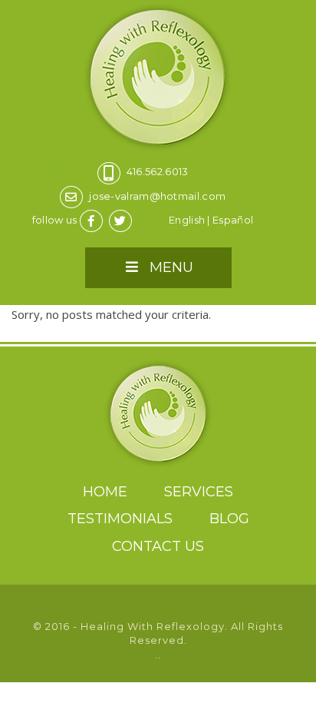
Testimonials (120, 518)
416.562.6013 (158, 171)
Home (105, 491)
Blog (229, 518)
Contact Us (158, 546)
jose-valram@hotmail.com (157, 196)
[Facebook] (93, 220)
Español (232, 220)
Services (198, 491)
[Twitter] (122, 220)
